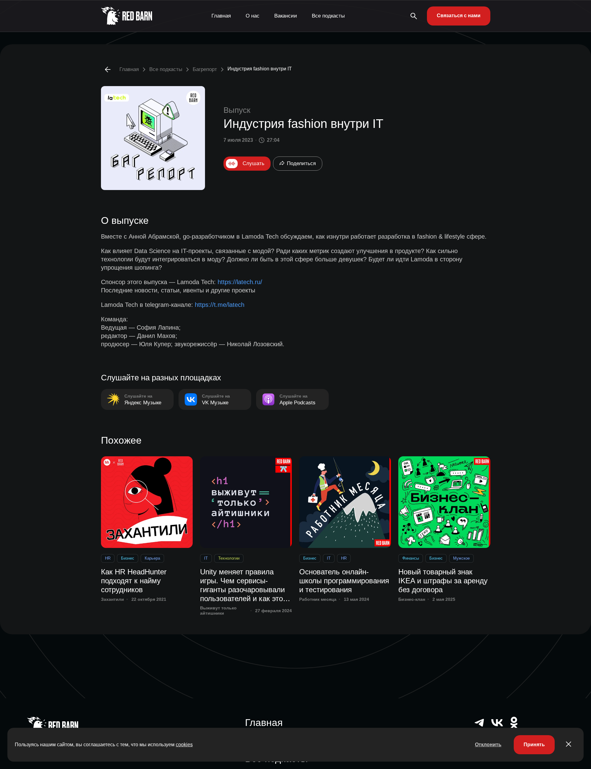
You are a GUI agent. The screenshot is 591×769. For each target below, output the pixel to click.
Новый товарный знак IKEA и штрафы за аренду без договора (443, 581)
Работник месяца (317, 599)
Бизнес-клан (411, 599)
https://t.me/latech (219, 304)
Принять (534, 744)
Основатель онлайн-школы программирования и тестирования (344, 581)
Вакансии (285, 16)
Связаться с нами (458, 15)
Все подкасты (328, 16)
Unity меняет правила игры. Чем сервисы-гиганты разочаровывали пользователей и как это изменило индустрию (242, 585)
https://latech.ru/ (240, 282)
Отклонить (488, 744)
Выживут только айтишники (218, 610)
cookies (184, 744)
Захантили (112, 599)
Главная (221, 16)
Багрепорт (205, 69)
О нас (252, 16)
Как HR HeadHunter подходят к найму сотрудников (134, 581)
